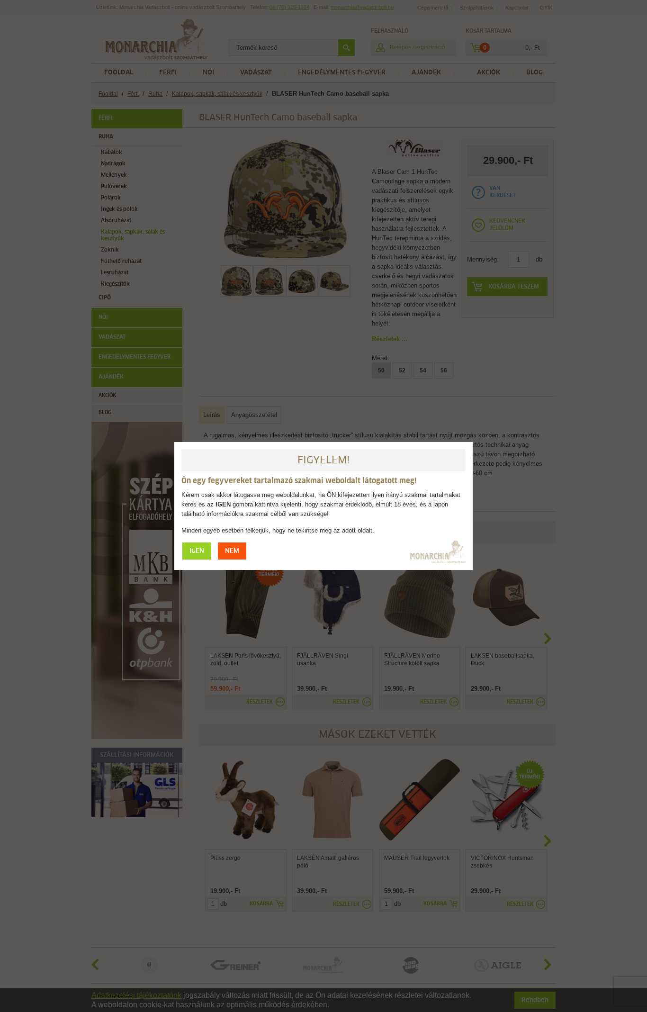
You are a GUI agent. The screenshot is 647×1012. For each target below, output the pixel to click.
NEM (232, 551)
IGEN (196, 551)
